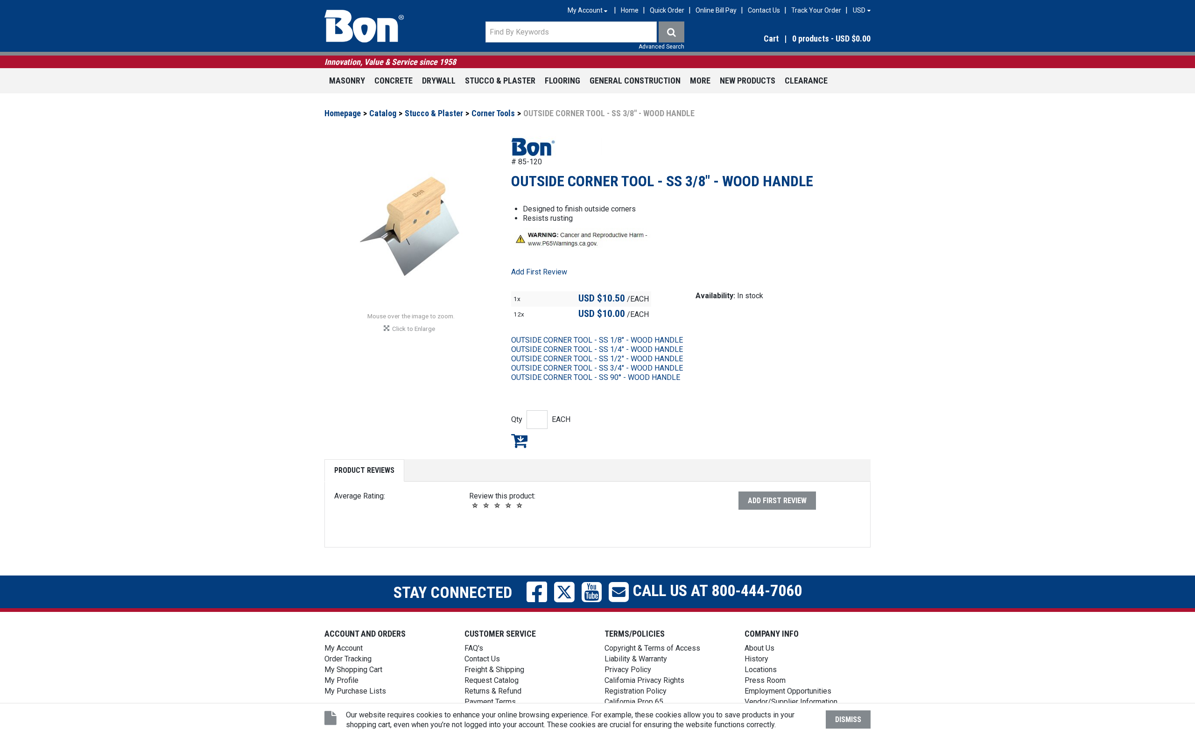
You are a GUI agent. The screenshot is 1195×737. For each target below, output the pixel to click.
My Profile (341, 680)
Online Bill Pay (716, 10)
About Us (759, 648)
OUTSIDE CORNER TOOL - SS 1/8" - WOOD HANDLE (597, 340)
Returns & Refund (492, 691)
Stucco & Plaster (500, 80)
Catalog (382, 113)
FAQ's (473, 648)
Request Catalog (491, 680)
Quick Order (667, 10)
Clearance (806, 80)
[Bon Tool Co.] (364, 26)
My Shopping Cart (353, 669)
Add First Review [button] (539, 271)
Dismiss (848, 719)
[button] (788, 39)
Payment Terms (490, 701)
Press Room (765, 680)
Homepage (342, 113)
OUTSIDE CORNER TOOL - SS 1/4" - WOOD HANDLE (597, 349)
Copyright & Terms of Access (652, 648)
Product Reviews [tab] (364, 470)
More (700, 80)
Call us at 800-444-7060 (715, 590)
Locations (761, 669)
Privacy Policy (628, 669)
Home (630, 10)
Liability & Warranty (636, 658)
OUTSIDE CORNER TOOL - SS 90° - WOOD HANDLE (595, 377)
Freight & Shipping (494, 669)
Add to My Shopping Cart (519, 440)
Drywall (439, 80)
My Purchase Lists (355, 691)
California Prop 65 (634, 701)
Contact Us (764, 10)
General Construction (635, 80)
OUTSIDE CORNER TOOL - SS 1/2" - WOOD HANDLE (597, 358)
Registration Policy (636, 691)
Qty (516, 419)
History (756, 658)
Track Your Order (816, 10)
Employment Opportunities (788, 691)
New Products (747, 80)
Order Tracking (348, 658)
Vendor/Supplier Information (791, 701)
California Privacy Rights (644, 680)
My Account (343, 648)
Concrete (393, 80)
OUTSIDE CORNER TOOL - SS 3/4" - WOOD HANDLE (597, 368)
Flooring (562, 80)
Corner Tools (493, 113)
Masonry (347, 80)
